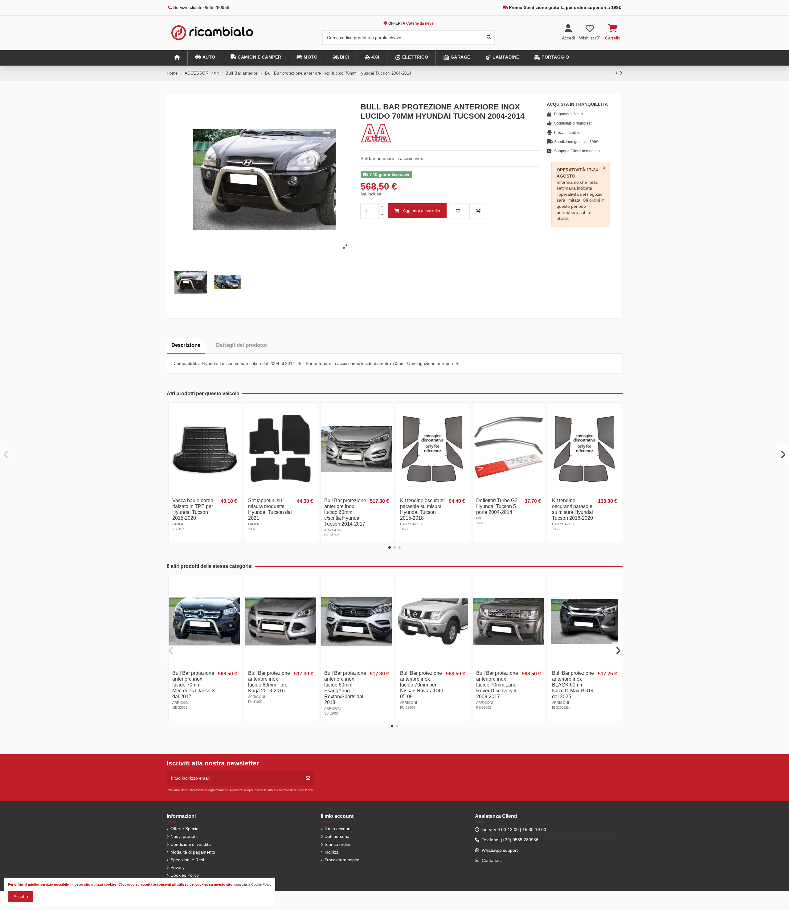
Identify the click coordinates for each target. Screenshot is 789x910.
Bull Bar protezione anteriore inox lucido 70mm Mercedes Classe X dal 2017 (193, 684)
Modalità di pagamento (192, 852)
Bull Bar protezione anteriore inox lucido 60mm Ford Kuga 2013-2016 (269, 681)
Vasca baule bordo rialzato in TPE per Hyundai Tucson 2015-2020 (192, 509)
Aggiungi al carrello (421, 210)
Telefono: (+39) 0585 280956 (510, 839)
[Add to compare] (478, 211)
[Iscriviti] (307, 778)
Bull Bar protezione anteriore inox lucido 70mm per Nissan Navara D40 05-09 (421, 684)
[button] (205, 57)
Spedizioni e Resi (187, 859)
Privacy (177, 867)
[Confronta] (235, 423)
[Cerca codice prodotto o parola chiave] (488, 37)
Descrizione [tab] (185, 345)
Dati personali (338, 836)
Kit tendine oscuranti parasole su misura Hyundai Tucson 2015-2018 (422, 509)
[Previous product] (617, 73)
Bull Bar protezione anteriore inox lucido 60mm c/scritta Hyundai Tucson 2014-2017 (345, 512)
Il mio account (338, 828)
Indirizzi (332, 852)
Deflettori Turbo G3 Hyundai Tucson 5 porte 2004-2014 (496, 506)
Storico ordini (337, 844)
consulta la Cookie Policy (253, 884)
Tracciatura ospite (342, 859)
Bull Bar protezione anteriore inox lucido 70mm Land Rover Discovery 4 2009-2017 (497, 684)
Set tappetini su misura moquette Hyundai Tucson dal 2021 (270, 509)
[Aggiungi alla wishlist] (458, 211)
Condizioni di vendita (190, 844)
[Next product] (621, 73)
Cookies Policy (184, 875)
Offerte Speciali (185, 828)
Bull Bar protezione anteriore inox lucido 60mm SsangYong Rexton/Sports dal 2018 (345, 687)
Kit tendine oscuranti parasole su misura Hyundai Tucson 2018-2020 (572, 509)
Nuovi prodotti (184, 836)
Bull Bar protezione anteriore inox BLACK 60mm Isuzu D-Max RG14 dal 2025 (573, 684)
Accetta (21, 896)
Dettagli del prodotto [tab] (241, 345)
